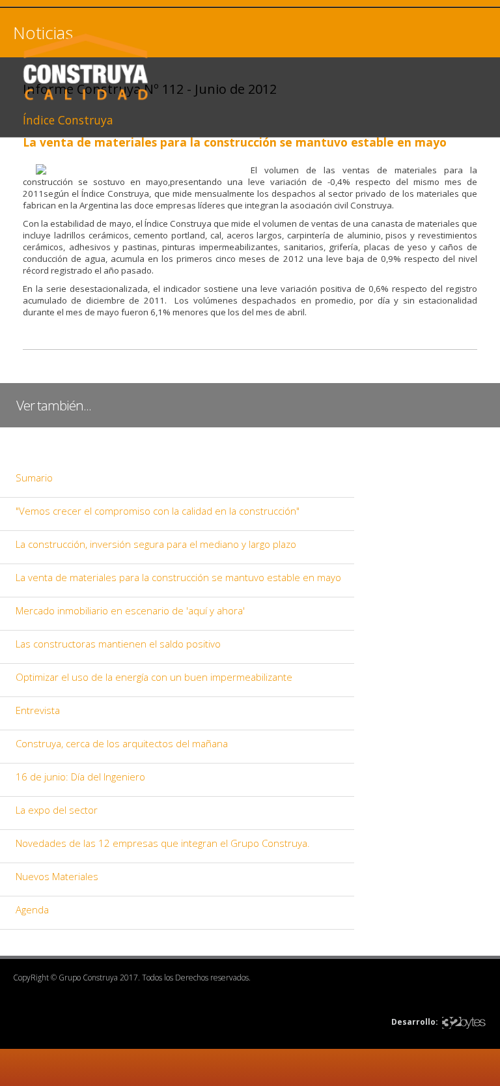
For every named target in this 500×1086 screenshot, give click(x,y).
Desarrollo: (414, 1021)
